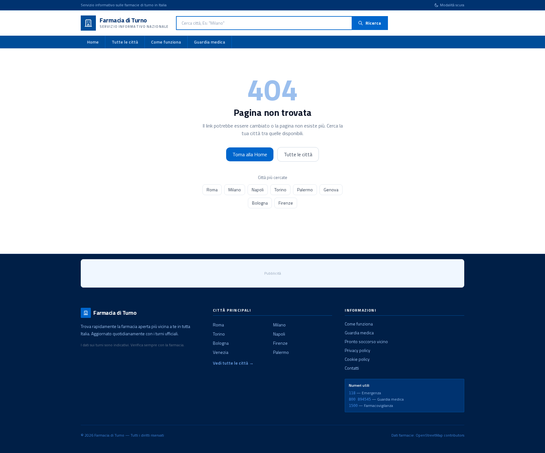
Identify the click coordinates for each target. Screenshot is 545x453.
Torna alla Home (249, 154)
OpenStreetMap (429, 435)
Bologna (260, 203)
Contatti (352, 368)
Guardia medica (209, 42)
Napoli (258, 189)
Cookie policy (357, 359)
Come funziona (166, 42)
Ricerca (373, 23)
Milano (234, 189)
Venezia (220, 352)
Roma (212, 189)
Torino (280, 189)
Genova (331, 189)
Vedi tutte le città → (233, 363)
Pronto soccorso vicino (366, 341)
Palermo (305, 189)
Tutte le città (125, 42)
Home (93, 42)
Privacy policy (357, 350)
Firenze (285, 203)
